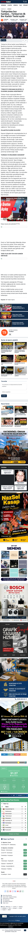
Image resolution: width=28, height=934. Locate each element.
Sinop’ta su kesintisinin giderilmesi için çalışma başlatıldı (20, 351)
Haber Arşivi (5, 903)
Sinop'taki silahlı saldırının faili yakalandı (20, 426)
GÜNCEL (15, 5)
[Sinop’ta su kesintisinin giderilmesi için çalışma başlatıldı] (21, 345)
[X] (8, 891)
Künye (9, 906)
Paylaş (4, 40)
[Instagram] (13, 891)
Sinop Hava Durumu (7, 895)
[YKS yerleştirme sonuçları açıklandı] (21, 370)
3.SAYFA (9, 5)
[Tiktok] (20, 891)
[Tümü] (26, 403)
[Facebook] (5, 891)
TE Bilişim (11, 331)
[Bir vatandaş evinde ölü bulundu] (21, 358)
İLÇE (20, 5)
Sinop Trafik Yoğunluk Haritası (10, 897)
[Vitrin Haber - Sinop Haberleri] (6, 1)
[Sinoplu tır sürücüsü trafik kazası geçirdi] (7, 370)
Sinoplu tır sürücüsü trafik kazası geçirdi (6, 375)
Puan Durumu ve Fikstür (8, 898)
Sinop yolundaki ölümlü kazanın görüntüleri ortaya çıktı (20, 414)
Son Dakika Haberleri (7, 901)
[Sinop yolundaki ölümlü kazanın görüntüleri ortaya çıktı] (21, 409)
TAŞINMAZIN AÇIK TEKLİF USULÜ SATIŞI (6, 414)
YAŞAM (4, 909)
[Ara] (24, 1)
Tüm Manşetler (6, 900)
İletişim (4, 906)
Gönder (4, 395)
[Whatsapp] (23, 891)
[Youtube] (18, 891)
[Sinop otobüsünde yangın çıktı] (7, 358)
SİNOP (9, 909)
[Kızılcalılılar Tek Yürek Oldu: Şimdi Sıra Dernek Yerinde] (7, 421)
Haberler (3, 9)
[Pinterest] (10, 891)
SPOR (20, 908)
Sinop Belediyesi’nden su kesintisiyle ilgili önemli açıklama (6, 351)
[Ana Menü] (26, 1)
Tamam (11, 927)
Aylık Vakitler (5, 791)
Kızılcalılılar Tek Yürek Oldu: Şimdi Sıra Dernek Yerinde (7, 426)
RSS (5, 916)
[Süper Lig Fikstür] (26, 839)
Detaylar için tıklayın (14, 834)
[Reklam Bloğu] (14, 446)
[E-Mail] (10, 334)
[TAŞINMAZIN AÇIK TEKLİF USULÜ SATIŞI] (7, 409)
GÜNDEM (3, 5)
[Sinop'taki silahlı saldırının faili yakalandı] (21, 421)
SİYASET (25, 5)
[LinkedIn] (15, 891)
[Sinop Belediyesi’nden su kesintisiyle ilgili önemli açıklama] (7, 345)
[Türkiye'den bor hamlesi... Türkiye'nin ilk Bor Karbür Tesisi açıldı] (14, 30)
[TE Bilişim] (4, 332)
